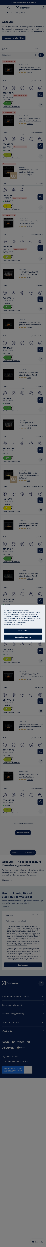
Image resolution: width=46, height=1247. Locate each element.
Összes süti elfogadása (23, 637)
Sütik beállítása (23, 631)
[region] (23, 623)
